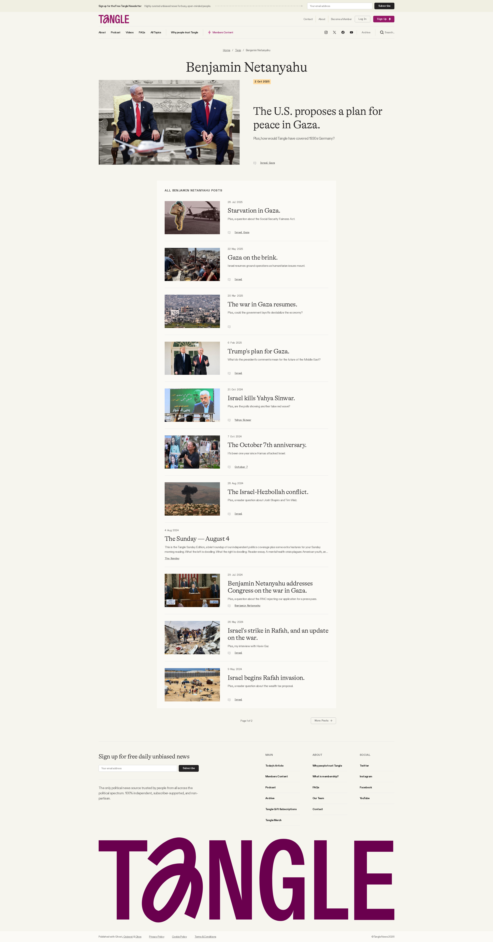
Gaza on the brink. (253, 257)
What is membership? (326, 776)
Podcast (270, 787)
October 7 (241, 467)
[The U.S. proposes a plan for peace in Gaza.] (169, 122)
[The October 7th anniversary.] (192, 452)
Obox (138, 936)
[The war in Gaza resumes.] (192, 311)
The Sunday (172, 558)
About (318, 755)
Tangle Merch (273, 820)
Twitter (364, 765)
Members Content (276, 776)
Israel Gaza (267, 163)
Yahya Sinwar (243, 420)
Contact (318, 809)
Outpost (128, 936)
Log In (362, 19)
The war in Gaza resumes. (262, 304)
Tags (238, 50)
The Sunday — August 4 (197, 538)
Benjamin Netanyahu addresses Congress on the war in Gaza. (270, 587)
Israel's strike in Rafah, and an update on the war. (278, 634)
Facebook (366, 787)
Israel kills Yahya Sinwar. (261, 398)
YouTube (365, 798)
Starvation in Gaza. (254, 210)
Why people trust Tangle (327, 765)
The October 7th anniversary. (267, 445)
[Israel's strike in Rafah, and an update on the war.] (192, 637)
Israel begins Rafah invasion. (266, 677)
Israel (238, 279)
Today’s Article (274, 765)
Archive (269, 798)
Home (226, 50)
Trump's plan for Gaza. (258, 351)
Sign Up (382, 19)
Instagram (366, 776)
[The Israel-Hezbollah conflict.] (192, 498)
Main (269, 755)
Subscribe (384, 6)
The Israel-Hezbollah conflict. (268, 492)
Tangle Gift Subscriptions (281, 809)
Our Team (318, 798)
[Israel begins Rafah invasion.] (192, 684)
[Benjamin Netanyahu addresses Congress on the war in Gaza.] (192, 590)
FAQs (316, 787)
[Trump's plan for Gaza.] (192, 358)
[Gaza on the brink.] (192, 264)
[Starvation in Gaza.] (192, 217)
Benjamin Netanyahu (247, 605)
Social (365, 755)
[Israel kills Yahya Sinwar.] (192, 405)
